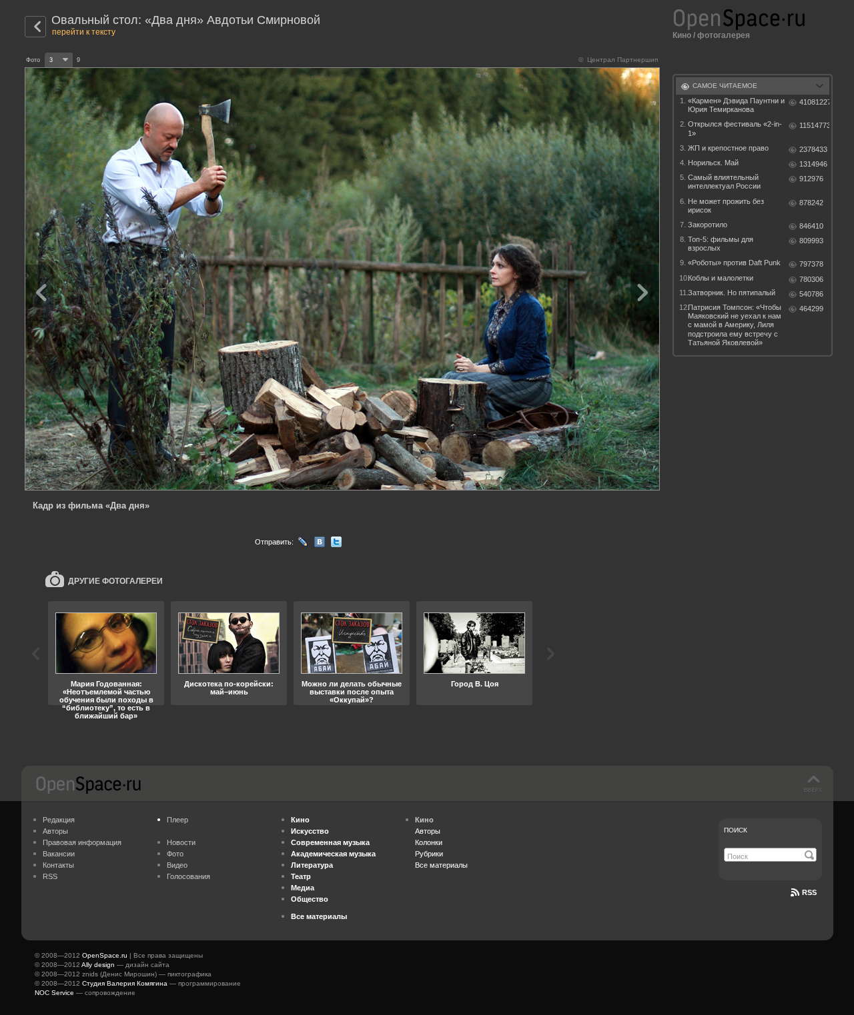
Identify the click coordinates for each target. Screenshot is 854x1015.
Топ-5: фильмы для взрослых (720, 243)
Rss (809, 892)
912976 (811, 179)
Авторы (55, 831)
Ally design (98, 964)
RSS (50, 876)
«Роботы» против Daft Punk (734, 263)
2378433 (813, 149)
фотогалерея (723, 35)
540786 (811, 294)
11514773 (814, 125)
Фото (175, 854)
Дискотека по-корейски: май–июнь (229, 688)
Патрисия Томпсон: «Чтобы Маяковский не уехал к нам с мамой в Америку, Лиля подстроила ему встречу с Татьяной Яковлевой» (734, 325)
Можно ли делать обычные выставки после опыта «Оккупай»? (352, 692)
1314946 (813, 164)
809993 (811, 241)
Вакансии (59, 854)
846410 (811, 226)
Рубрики (429, 854)
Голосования (188, 876)
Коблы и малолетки (720, 278)
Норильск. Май (713, 163)
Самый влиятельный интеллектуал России (724, 181)
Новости (181, 842)
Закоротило (707, 225)
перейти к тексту (83, 32)
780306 (811, 279)
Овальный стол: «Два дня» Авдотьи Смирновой (185, 20)
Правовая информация (82, 842)
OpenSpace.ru (104, 955)
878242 (811, 203)
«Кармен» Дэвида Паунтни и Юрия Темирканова (736, 105)
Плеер (177, 820)
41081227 (814, 102)
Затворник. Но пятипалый (731, 293)
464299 (811, 309)
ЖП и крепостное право (728, 148)
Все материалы (441, 865)
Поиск (735, 830)
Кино (682, 35)
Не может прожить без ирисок (726, 205)
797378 (811, 264)
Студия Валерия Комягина (124, 983)
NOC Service (54, 992)
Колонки (428, 842)
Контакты (58, 865)
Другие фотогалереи (115, 581)
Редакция (59, 820)
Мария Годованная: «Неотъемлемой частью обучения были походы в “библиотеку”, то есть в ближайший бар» (106, 700)
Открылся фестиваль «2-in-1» (735, 128)
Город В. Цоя (474, 684)
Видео (177, 865)
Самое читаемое (725, 85)
